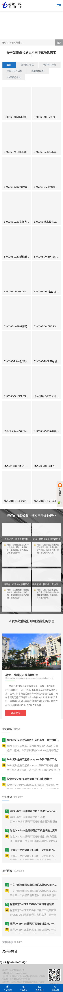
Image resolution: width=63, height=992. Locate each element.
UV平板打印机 (14, 77)
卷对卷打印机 (49, 64)
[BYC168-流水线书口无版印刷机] (46, 205)
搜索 (59, 42)
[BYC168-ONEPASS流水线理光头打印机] (16, 380)
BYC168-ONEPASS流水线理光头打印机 (26, 396)
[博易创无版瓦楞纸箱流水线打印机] (16, 415)
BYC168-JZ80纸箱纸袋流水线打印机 (24, 256)
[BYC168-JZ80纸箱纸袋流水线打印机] (16, 240)
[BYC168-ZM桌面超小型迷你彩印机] (46, 170)
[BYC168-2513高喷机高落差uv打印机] (46, 415)
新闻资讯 (39, 990)
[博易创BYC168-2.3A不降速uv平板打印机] (16, 484)
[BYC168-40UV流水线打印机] (46, 101)
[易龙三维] (12, 5)
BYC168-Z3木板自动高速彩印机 (21, 361)
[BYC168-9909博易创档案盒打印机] (46, 345)
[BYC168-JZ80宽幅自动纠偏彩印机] (16, 205)
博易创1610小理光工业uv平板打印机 (24, 466)
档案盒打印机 (37, 71)
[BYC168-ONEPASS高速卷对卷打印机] (16, 275)
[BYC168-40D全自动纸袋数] (46, 275)
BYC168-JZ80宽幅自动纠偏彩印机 (22, 221)
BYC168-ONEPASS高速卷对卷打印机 (24, 291)
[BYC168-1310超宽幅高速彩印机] (16, 170)
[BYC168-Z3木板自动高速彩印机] (16, 345)
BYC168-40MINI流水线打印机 (20, 117)
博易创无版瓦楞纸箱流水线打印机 (22, 431)
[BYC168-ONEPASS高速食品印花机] (46, 310)
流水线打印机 (27, 64)
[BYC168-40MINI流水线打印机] (16, 101)
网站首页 (55, 990)
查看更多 (16, 708)
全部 (9, 64)
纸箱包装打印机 (14, 71)
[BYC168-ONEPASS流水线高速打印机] (46, 240)
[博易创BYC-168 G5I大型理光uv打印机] (46, 484)
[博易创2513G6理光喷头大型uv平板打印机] (46, 450)
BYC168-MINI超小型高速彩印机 (21, 152)
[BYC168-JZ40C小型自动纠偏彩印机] (46, 135)
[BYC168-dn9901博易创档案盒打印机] (16, 310)
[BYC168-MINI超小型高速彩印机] (16, 135)
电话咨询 (8, 990)
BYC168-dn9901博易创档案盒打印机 (24, 326)
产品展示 (23, 990)
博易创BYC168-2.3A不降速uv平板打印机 (26, 501)
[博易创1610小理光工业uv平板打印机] (16, 450)
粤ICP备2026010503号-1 (13, 962)
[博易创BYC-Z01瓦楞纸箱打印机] (46, 380)
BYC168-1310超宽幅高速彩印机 (21, 187)
